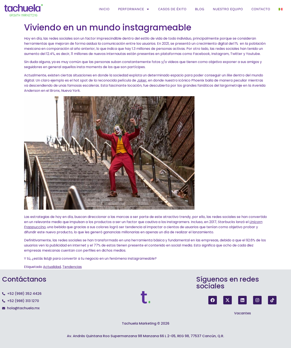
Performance (131, 9)
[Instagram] (257, 300)
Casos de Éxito (172, 9)
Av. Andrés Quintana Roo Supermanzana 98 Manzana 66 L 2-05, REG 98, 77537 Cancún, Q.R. (145, 336)
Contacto (260, 9)
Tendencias (72, 266)
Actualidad (52, 266)
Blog (199, 9)
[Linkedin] (242, 300)
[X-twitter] (227, 300)
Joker (142, 80)
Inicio (104, 9)
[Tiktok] (272, 300)
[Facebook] (212, 300)
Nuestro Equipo (228, 9)
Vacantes (242, 313)
